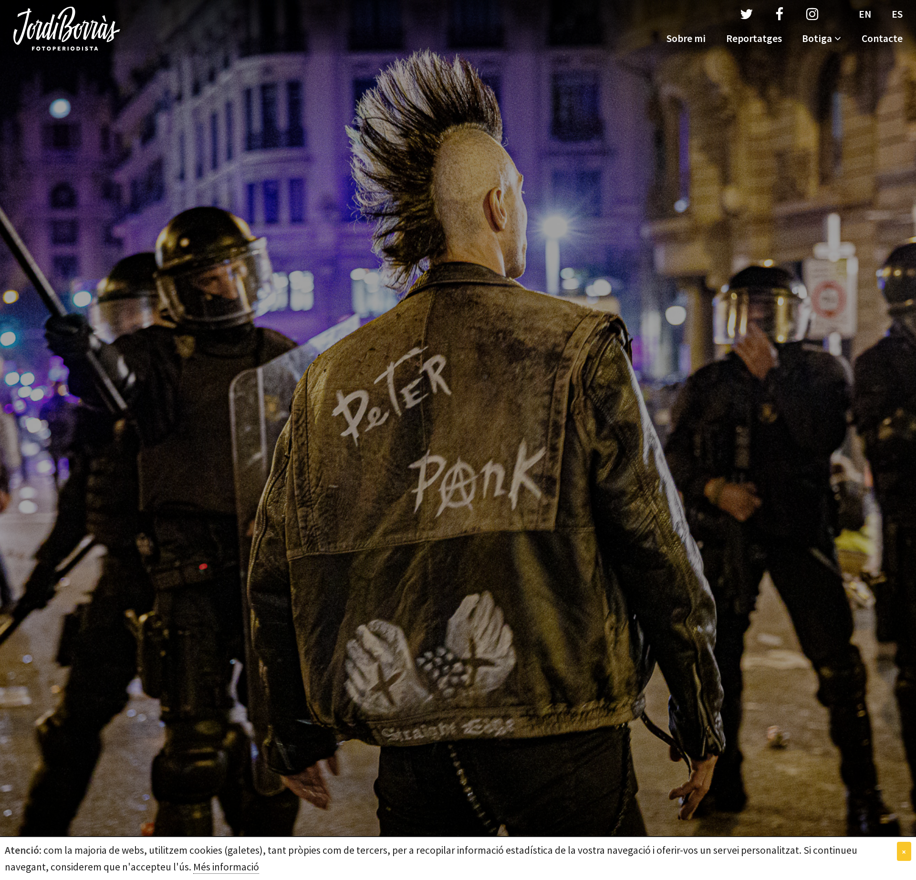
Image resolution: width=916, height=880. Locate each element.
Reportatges (754, 38)
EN (865, 14)
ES (897, 14)
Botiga (817, 38)
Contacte (882, 38)
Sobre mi (686, 38)
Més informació (226, 866)
